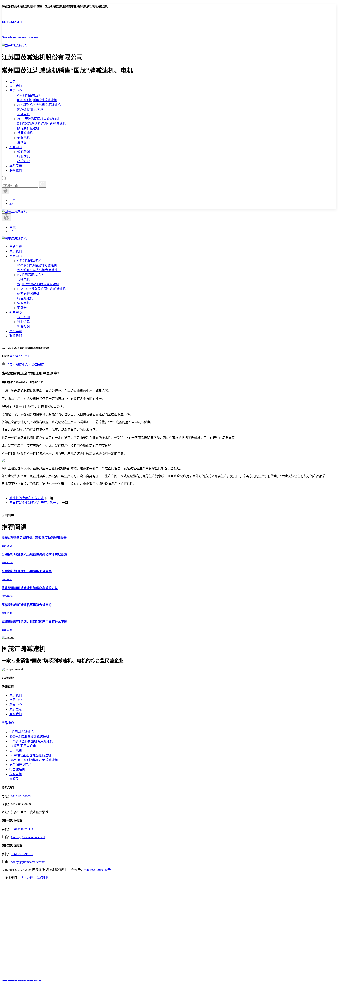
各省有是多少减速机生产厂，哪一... (34, 502)
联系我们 (15, 170)
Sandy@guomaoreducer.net (28, 862)
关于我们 (15, 86)
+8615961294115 (22, 854)
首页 (12, 81)
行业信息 (23, 156)
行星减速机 (25, 133)
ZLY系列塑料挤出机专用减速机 (39, 104)
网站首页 (15, 246)
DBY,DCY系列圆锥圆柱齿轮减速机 (41, 123)
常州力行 (26, 877)
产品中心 (15, 90)
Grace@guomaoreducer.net (28, 837)
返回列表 (8, 515)
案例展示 (15, 165)
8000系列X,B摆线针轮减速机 (37, 100)
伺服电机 (23, 137)
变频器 (22, 142)
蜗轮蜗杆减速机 (28, 128)
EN (11, 203)
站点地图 (43, 877)
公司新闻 (23, 151)
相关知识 (23, 161)
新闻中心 (15, 147)
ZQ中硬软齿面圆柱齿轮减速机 (38, 119)
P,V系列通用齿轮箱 (30, 109)
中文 (12, 200)
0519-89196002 (21, 796)
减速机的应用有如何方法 (26, 498)
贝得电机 (23, 114)
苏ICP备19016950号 (20, 356)
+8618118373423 (22, 829)
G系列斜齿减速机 (29, 95)
